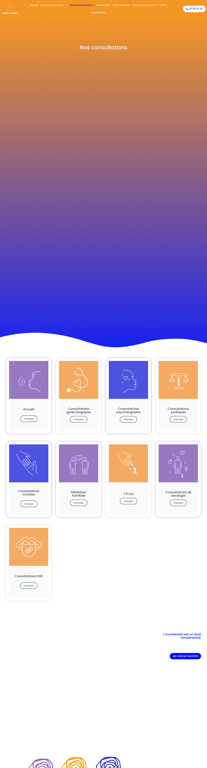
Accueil (34, 5)
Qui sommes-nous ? (52, 5)
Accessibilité (98, 12)
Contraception (121, 5)
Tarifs (163, 5)
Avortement (103, 5)
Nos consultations (80, 5)
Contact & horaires (143, 5)
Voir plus (28, 418)
